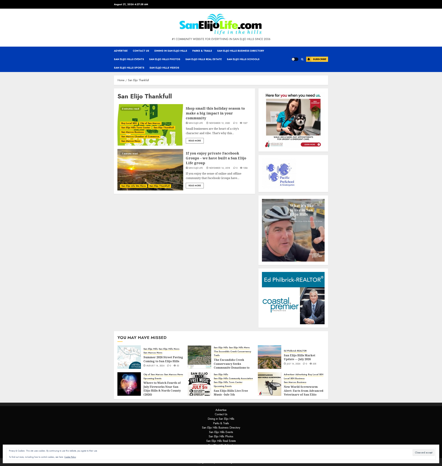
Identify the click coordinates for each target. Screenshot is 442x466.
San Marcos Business (132, 132)
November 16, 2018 (219, 168)
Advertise (121, 50)
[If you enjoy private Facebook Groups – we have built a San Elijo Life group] (150, 169)
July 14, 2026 (294, 364)
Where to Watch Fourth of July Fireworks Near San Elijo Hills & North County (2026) (162, 388)
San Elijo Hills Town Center (135, 127)
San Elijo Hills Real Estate (203, 59)
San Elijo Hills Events (129, 59)
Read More (195, 140)
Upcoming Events (152, 378)
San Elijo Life (196, 123)
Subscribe (319, 59)
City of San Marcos (150, 123)
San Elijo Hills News (169, 349)
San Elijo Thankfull (164, 127)
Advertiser (289, 374)
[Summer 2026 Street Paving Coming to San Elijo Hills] (129, 357)
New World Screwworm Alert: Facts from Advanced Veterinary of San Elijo (303, 390)
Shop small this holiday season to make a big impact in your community (215, 113)
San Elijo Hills (150, 349)
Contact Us (141, 50)
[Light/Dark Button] (294, 59)
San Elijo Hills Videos (164, 67)
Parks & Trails (202, 50)
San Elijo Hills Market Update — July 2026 (299, 357)
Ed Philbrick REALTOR (295, 350)
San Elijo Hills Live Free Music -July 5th (231, 392)
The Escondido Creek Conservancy (232, 351)
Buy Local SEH (129, 123)
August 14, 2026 (155, 365)
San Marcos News (130, 141)
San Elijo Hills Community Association (233, 378)
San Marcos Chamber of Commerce (140, 136)
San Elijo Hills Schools (243, 59)
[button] (302, 59)
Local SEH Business (294, 378)
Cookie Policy (70, 457)
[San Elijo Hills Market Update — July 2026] (269, 357)
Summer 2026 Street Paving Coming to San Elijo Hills (163, 359)
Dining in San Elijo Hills (170, 50)
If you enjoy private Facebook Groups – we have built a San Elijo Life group (216, 158)
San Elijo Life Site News (133, 186)
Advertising (301, 374)
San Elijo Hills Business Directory (240, 50)
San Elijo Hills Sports (129, 67)
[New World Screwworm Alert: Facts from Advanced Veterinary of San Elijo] (269, 384)
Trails (217, 355)
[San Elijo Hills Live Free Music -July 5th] (199, 384)
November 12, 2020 (219, 123)
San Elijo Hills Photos (164, 59)
